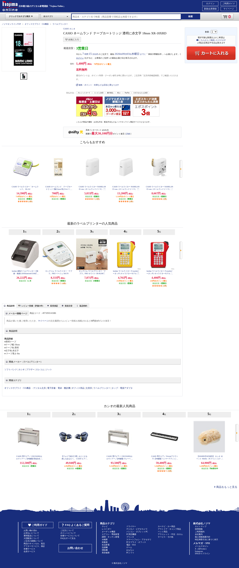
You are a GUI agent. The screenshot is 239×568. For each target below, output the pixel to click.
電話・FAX (131, 545)
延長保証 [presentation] (54, 306)
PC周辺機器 (131, 534)
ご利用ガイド (228, 3)
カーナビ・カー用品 (166, 526)
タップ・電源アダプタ (122, 388)
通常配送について (31, 536)
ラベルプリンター (60, 24)
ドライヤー (131, 526)
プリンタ (130, 537)
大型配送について (31, 538)
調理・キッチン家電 (110, 537)
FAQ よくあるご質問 (77, 525)
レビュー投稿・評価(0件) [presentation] (32, 306)
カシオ (21, 369)
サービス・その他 (165, 537)
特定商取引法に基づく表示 (206, 539)
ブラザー (30, 369)
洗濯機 (105, 547)
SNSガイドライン (202, 553)
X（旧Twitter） (201, 549)
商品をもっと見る (226, 487)
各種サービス (29, 549)
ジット (49, 369)
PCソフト (130, 553)
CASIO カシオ (69, 29)
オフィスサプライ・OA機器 (37, 24)
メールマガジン (201, 546)
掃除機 (105, 550)
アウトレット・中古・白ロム (170, 534)
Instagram (199, 551)
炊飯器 (105, 542)
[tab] (9, 305)
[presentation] (9, 305)
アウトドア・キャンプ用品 (169, 529)
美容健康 (106, 553)
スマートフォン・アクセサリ (138, 539)
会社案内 (199, 534)
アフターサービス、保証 (34, 546)
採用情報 (199, 529)
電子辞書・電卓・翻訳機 (58, 388)
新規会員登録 (210, 9)
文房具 (89, 388)
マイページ (228, 9)
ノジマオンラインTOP (11, 24)
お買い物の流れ (30, 530)
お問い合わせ (75, 548)
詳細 (128, 134)
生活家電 (106, 545)
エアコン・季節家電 (110, 534)
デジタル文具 (39, 388)
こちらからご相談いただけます (212, 40)
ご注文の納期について (33, 541)
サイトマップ (200, 526)
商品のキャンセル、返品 (34, 543)
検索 (190, 16)
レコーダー (106, 529)
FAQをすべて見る (68, 538)
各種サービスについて (70, 536)
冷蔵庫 (105, 539)
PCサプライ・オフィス (136, 542)
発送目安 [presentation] (68, 306)
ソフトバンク (10, 369)
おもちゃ (130, 550)
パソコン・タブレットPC (137, 532)
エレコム (40, 369)
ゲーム (129, 547)
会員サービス (29, 551)
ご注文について (67, 530)
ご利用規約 (200, 532)
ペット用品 (162, 532)
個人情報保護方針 (202, 537)
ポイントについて (68, 533)
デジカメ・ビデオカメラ (136, 529)
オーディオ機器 (108, 532)
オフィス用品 (78, 388)
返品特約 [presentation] (83, 306)
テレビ (105, 526)
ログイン (210, 3)
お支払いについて (31, 533)
